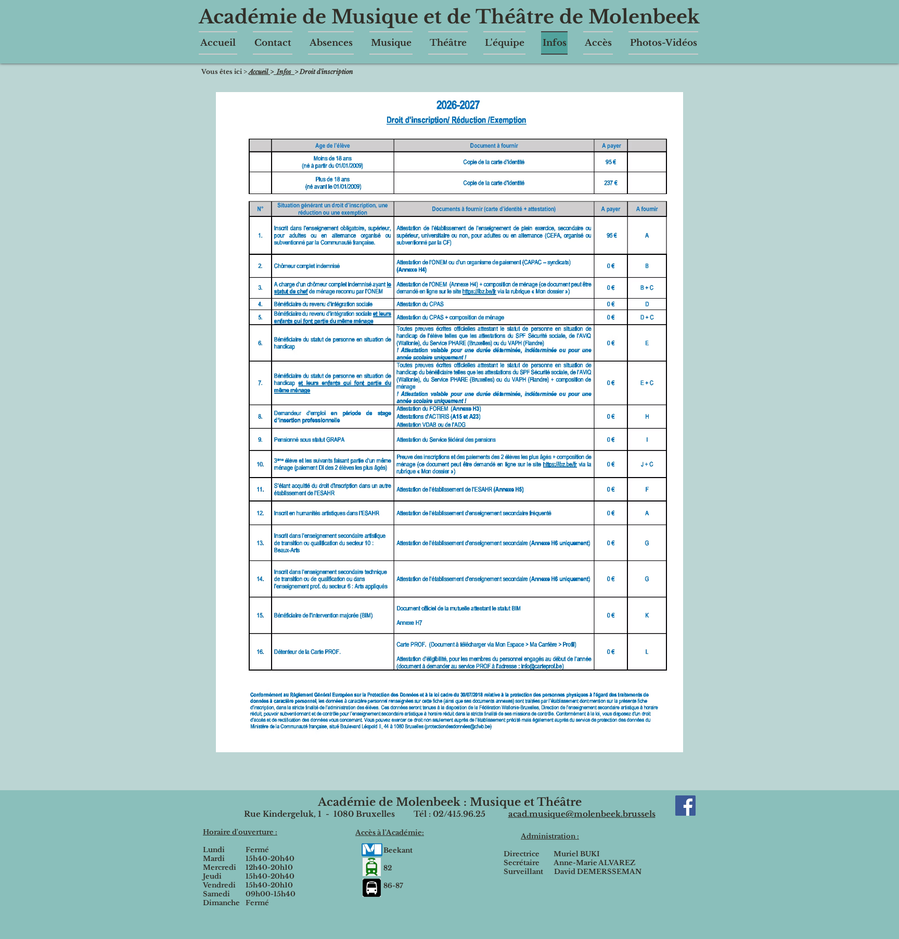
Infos (284, 71)
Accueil (259, 71)
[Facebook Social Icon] (685, 805)
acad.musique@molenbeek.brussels (582, 814)
